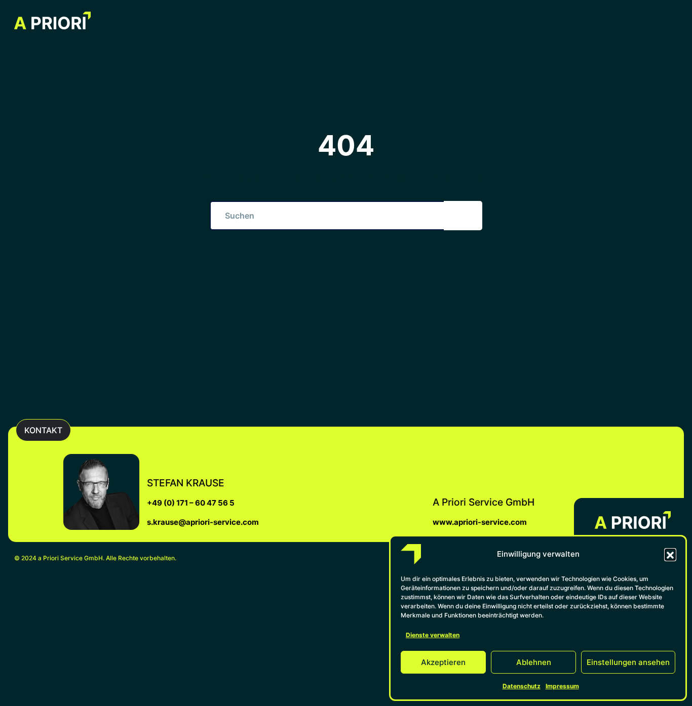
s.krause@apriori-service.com (203, 522)
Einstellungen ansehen (628, 662)
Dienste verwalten (432, 635)
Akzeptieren (443, 662)
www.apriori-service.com (480, 522)
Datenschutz (522, 686)
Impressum (562, 686)
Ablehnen (533, 662)
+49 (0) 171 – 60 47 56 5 (191, 503)
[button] (670, 554)
